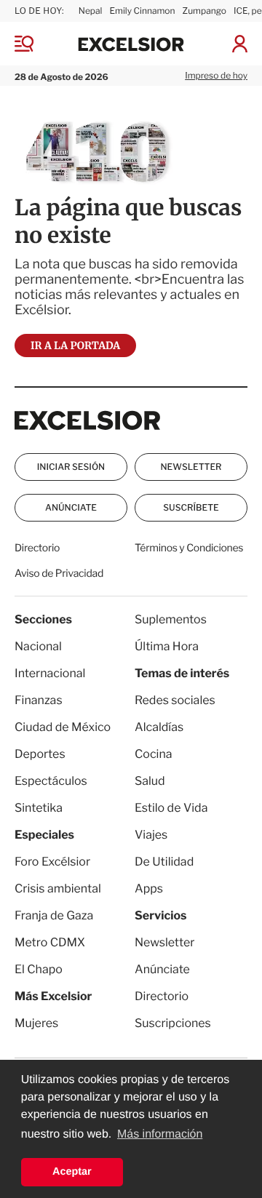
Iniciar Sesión (71, 466)
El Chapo (39, 969)
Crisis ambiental (58, 888)
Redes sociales (175, 700)
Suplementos (171, 619)
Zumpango (204, 10)
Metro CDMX (50, 942)
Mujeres (36, 1023)
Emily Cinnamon (142, 10)
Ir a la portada (75, 345)
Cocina (153, 754)
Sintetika (39, 808)
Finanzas (39, 700)
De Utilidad (164, 861)
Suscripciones (173, 1023)
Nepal (91, 10)
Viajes (151, 835)
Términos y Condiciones (189, 548)
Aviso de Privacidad (59, 573)
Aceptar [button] (72, 1172)
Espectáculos (51, 781)
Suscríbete (190, 507)
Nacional (38, 646)
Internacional (50, 673)
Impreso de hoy (216, 75)
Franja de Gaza (54, 915)
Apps (149, 888)
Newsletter (190, 466)
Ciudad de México (63, 727)
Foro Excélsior (53, 861)
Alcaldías (159, 727)
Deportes (40, 754)
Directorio (37, 548)
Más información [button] (159, 1134)
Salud (150, 781)
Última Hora (167, 646)
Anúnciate (71, 507)
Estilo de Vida (171, 808)
